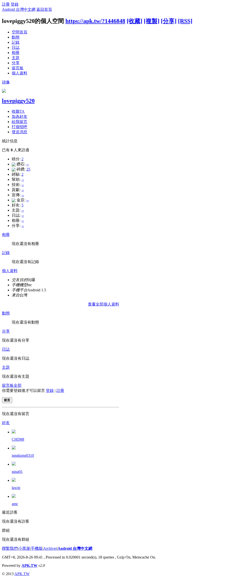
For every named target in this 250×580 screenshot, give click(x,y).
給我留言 (19, 122)
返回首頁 (44, 9)
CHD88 (18, 439)
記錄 (16, 42)
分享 (16, 63)
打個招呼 (19, 127)
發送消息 (19, 132)
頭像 (6, 82)
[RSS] (185, 21)
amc (15, 504)
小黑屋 (24, 548)
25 (28, 169)
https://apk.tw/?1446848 (95, 21)
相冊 (16, 53)
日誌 (16, 47)
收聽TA (18, 111)
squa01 (17, 471)
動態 (16, 37)
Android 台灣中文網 (18, 9)
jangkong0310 (23, 455)
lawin (16, 488)
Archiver (50, 548)
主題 (16, 58)
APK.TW (29, 565)
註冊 (6, 4)
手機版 (36, 548)
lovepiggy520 (18, 101)
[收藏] (134, 21)
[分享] (169, 21)
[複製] (151, 21)
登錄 (15, 4)
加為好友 (19, 116)
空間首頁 (19, 32)
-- (27, 164)
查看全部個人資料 (103, 304)
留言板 (17, 68)
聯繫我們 (10, 548)
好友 (6, 423)
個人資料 (19, 73)
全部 (17, 385)
